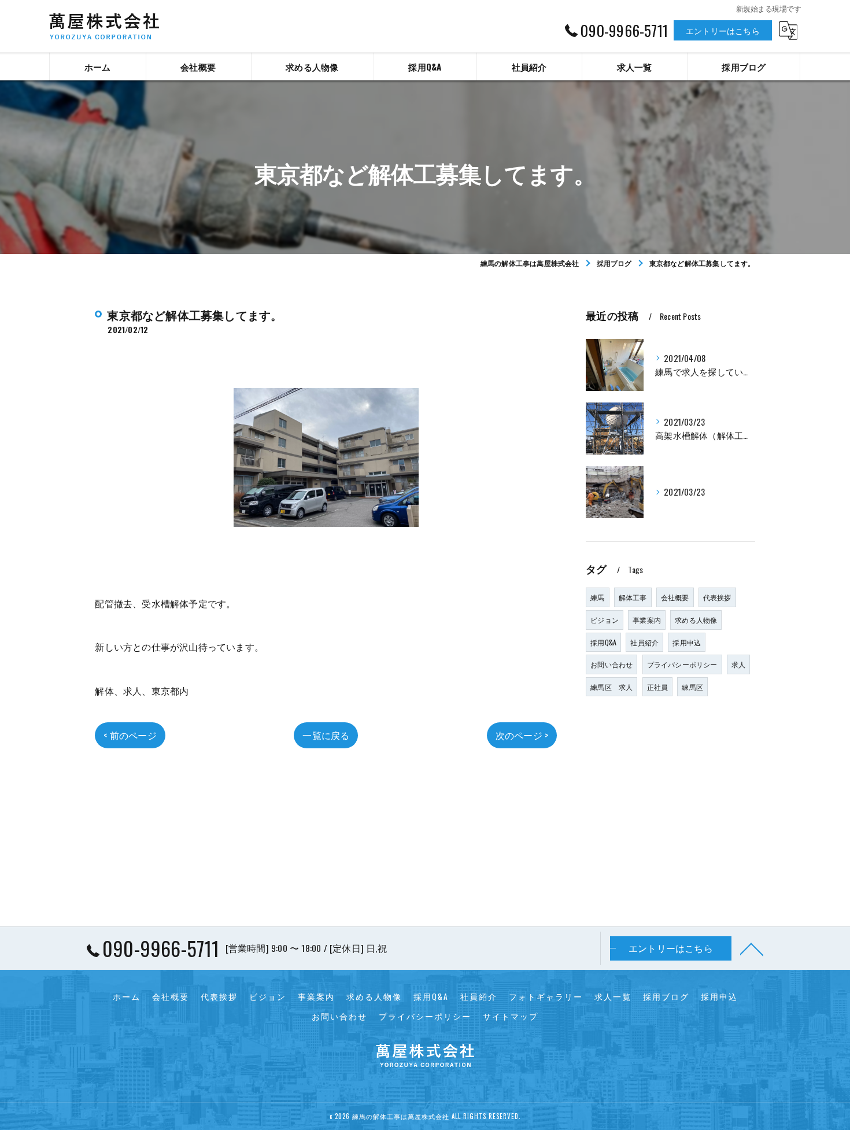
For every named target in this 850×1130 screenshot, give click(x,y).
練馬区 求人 (611, 687)
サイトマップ (510, 1016)
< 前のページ (130, 735)
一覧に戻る (325, 735)
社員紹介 (644, 642)
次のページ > (522, 735)
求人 (738, 664)
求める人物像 (696, 620)
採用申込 (686, 642)
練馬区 (692, 687)
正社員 (657, 687)
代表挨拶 (717, 597)
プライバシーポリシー (682, 664)
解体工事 (633, 597)
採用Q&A (603, 642)
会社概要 (675, 597)
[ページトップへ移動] (751, 948)
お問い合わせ (611, 664)
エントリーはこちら (723, 30)
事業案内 (647, 620)
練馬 (597, 597)
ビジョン (604, 620)
